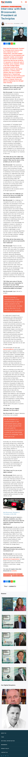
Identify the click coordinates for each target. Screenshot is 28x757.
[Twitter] (7, 44)
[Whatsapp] (14, 44)
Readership (4, 744)
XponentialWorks (8, 349)
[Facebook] (4, 44)
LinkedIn (14, 570)
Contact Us (4, 752)
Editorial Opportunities (8, 740)
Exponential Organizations (11, 559)
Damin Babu (10, 23)
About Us (3, 733)
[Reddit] (12, 44)
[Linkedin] (9, 44)
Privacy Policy (5, 748)
